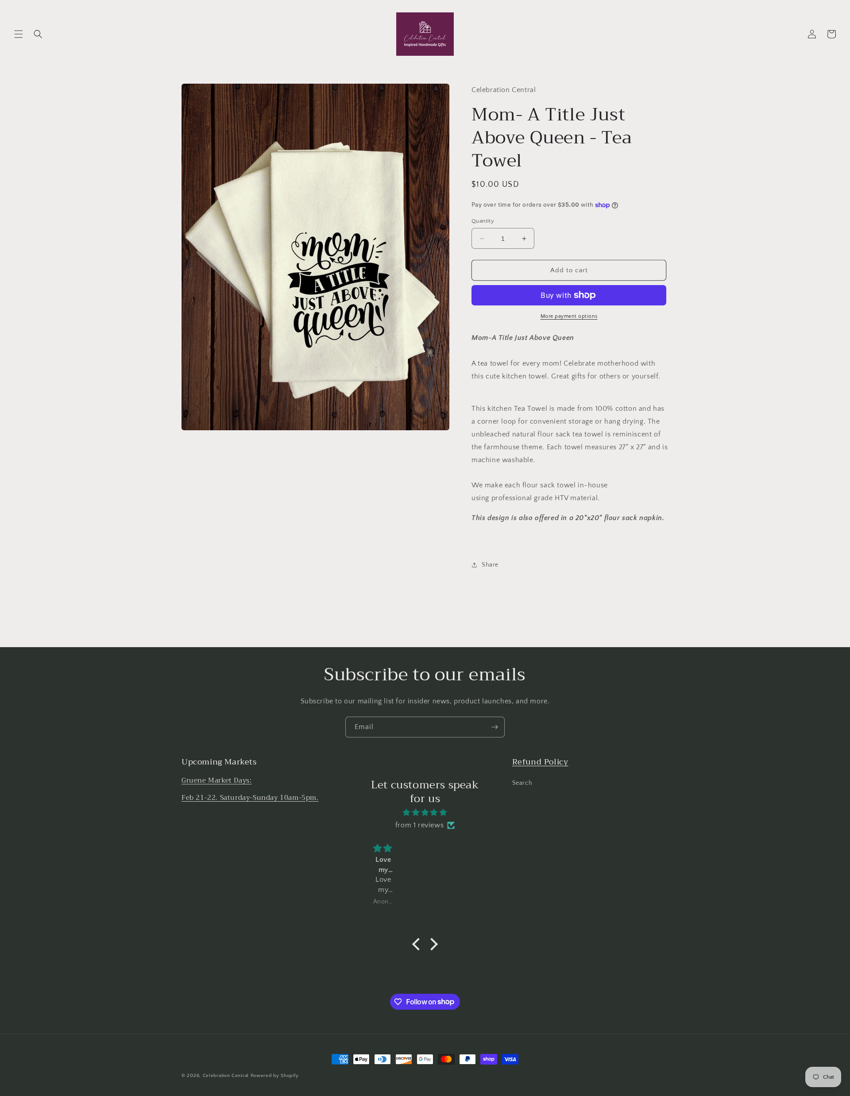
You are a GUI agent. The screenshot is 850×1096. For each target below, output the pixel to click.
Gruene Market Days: (216, 780)
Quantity (482, 221)
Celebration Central (226, 1075)
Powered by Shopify (275, 1075)
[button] (18, 34)
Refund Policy (540, 762)
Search (522, 782)
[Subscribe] (494, 727)
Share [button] (490, 564)
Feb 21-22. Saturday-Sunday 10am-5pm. (250, 797)
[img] (425, 812)
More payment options (569, 316)
